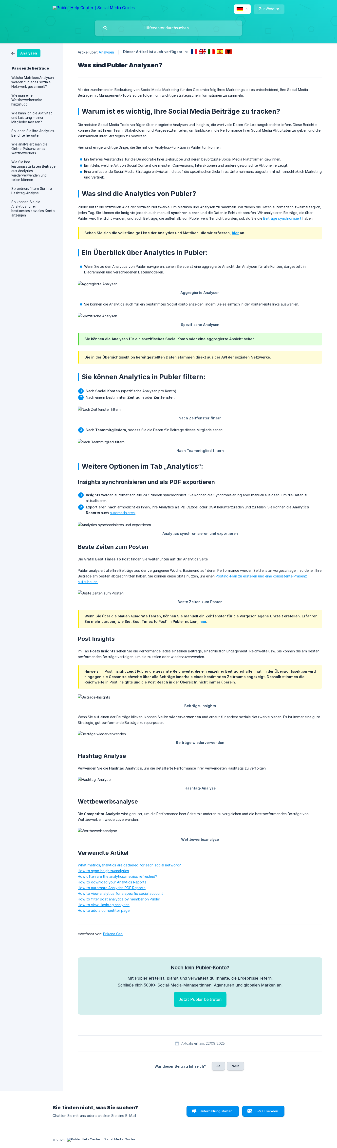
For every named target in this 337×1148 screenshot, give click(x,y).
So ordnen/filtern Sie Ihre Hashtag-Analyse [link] (31, 191)
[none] (94, 8)
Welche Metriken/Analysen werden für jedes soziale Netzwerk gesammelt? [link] (32, 82)
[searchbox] (168, 28)
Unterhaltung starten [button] (216, 1111)
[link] (25, 53)
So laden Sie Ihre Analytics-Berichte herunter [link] (33, 133)
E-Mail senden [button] (267, 1111)
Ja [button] (218, 1066)
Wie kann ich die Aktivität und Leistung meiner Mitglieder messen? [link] (31, 117)
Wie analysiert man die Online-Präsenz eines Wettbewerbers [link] (29, 148)
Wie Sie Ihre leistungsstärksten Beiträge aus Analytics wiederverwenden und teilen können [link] (33, 171)
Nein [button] (235, 1066)
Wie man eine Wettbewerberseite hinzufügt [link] (26, 99)
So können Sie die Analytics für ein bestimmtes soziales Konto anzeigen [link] (33, 208)
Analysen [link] (106, 52)
